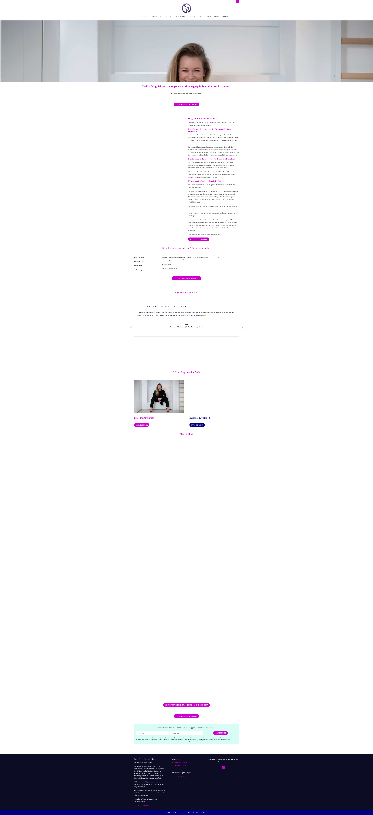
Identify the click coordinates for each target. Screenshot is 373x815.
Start (146, 16)
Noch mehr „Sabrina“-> (141, 805)
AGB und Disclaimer (201, 813)
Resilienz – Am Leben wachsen (149, 685)
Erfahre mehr (142, 425)
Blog (202, 16)
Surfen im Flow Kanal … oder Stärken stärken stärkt (158, 509)
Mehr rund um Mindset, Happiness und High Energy (186, 705)
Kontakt (225, 16)
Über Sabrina (213, 16)
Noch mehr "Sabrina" (199, 239)
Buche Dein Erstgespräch (186, 105)
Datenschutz (191, 813)
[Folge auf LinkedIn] (237, 1)
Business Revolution (186, 16)
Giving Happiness (180, 776)
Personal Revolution (161, 16)
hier (218, 741)
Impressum (184, 813)
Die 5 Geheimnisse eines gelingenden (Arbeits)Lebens (159, 597)
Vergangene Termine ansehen (186, 278)
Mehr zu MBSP (222, 257)
